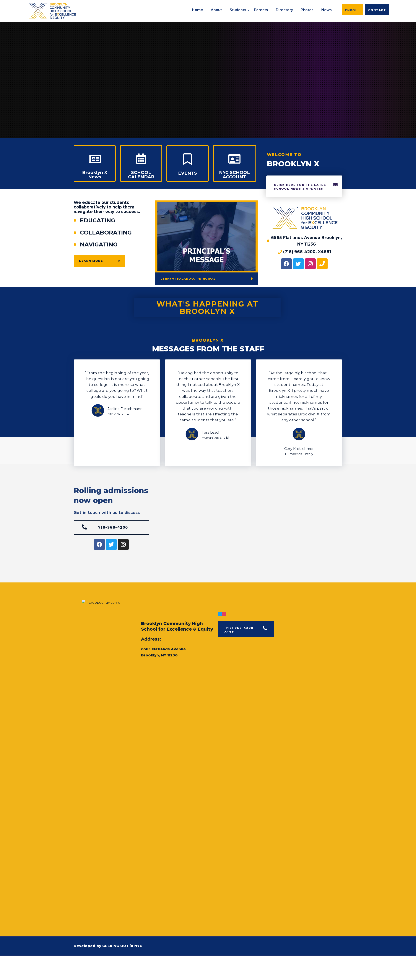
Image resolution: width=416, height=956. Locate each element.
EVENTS (187, 173)
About (216, 10)
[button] (352, 9)
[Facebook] (286, 263)
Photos (307, 10)
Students (238, 10)
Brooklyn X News (94, 174)
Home (197, 10)
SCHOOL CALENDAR (141, 174)
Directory (284, 10)
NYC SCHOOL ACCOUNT (234, 174)
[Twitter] (298, 263)
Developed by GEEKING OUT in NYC (108, 946)
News (326, 10)
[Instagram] (310, 263)
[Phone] (322, 263)
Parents (261, 10)
